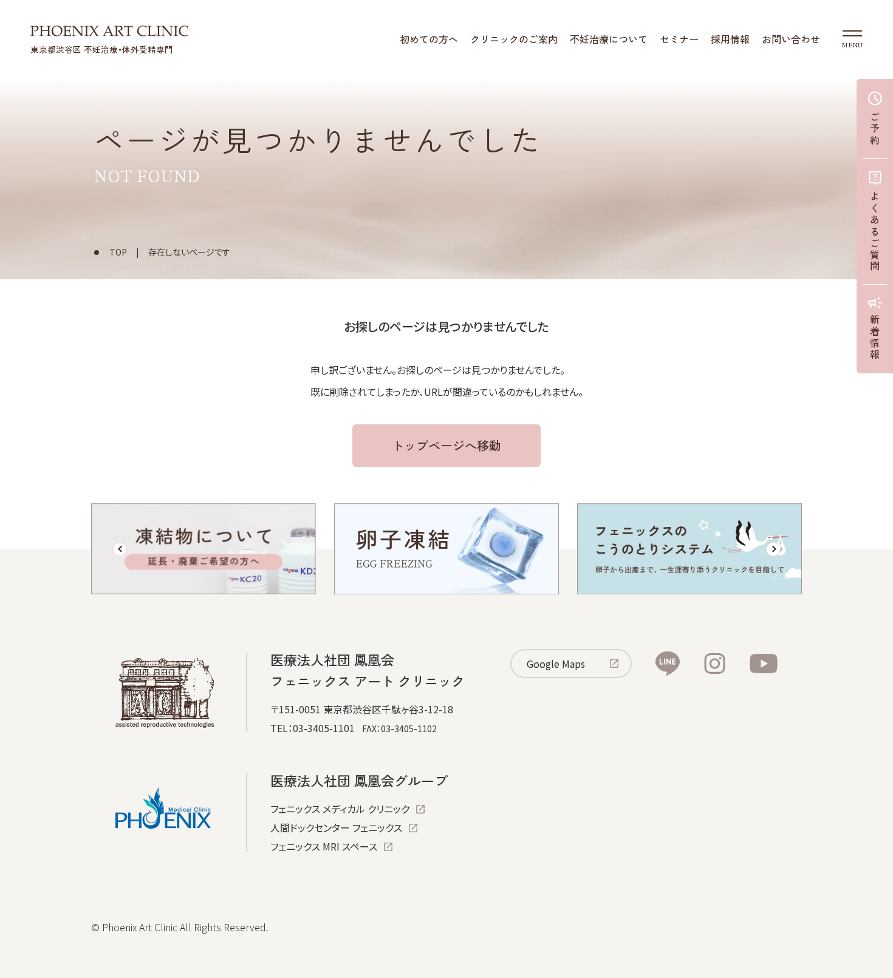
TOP (118, 252)
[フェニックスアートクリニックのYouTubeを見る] (764, 663)
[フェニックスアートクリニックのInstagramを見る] (714, 663)
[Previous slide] (119, 549)
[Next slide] (773, 549)
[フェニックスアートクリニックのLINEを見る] (667, 663)
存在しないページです (189, 252)
